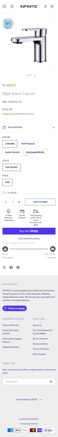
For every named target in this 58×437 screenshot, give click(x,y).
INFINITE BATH (32, 419)
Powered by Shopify (29, 424)
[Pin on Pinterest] (18, 267)
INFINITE (11, 85)
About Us (37, 325)
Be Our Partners (40, 338)
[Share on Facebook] (11, 267)
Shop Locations (40, 344)
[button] (12, 6)
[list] (29, 44)
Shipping (6, 113)
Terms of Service (10, 325)
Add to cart (40, 202)
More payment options (29, 238)
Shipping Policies (10, 347)
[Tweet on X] (4, 267)
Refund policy (39, 354)
